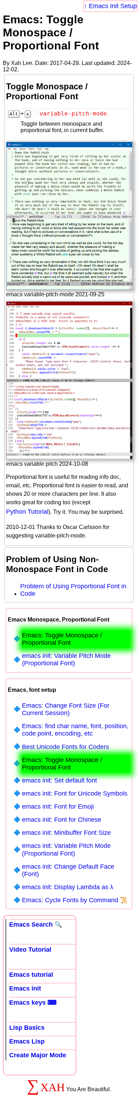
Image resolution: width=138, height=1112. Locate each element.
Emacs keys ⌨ (33, 1002)
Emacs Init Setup (113, 6)
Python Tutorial (27, 511)
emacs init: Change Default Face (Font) (68, 870)
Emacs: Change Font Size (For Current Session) (65, 709)
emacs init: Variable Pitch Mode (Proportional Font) (66, 659)
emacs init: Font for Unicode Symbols (74, 793)
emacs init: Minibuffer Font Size (66, 832)
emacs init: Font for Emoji (58, 806)
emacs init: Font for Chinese (61, 819)
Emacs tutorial (31, 974)
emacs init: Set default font (59, 780)
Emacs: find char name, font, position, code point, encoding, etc (75, 729)
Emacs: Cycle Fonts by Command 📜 (75, 900)
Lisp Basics (27, 1027)
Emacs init (25, 988)
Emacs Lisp (27, 1041)
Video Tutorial (30, 949)
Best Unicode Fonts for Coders (65, 746)
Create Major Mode (37, 1055)
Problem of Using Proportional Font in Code (73, 590)
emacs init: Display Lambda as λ (67, 887)
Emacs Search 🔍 (35, 924)
